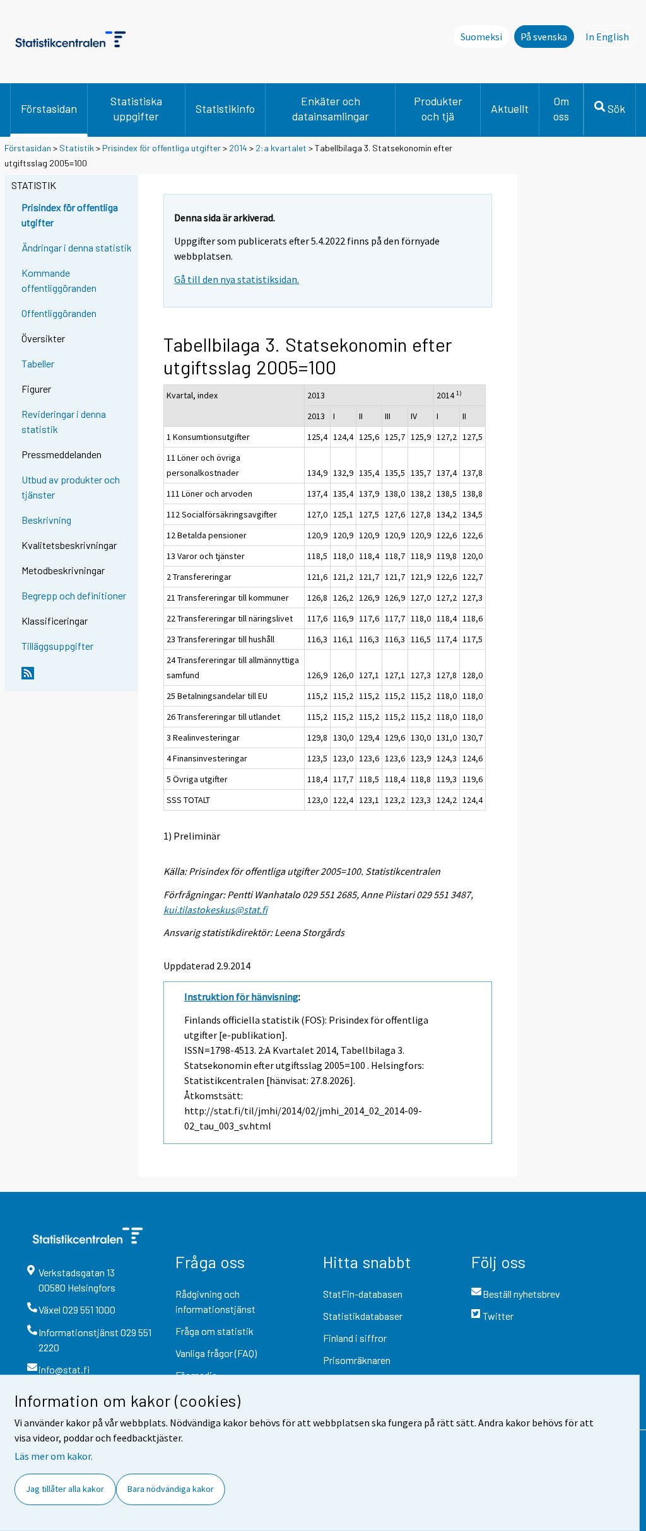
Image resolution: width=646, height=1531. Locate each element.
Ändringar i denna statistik (76, 247)
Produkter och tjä (438, 108)
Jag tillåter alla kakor (65, 1488)
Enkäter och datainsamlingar (330, 108)
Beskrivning (46, 520)
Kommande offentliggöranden (59, 280)
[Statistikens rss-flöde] (76, 678)
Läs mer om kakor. (54, 1456)
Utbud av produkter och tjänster (70, 486)
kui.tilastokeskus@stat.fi (215, 909)
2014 (238, 147)
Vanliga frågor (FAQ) (216, 1353)
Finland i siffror (355, 1338)
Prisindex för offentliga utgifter (161, 147)
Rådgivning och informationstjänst (215, 1301)
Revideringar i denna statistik (63, 421)
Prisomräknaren (357, 1360)
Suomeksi (481, 36)
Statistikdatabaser (362, 1316)
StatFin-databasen (362, 1294)
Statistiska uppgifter (136, 108)
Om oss (561, 108)
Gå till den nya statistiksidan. (236, 279)
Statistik (76, 147)
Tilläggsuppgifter (57, 646)
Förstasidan (49, 108)
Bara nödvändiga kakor (170, 1488)
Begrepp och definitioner (73, 595)
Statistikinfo (225, 108)
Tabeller (37, 363)
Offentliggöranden (59, 313)
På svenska (543, 36)
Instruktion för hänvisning (241, 996)
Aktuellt (510, 108)
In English (610, 36)
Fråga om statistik (214, 1331)
